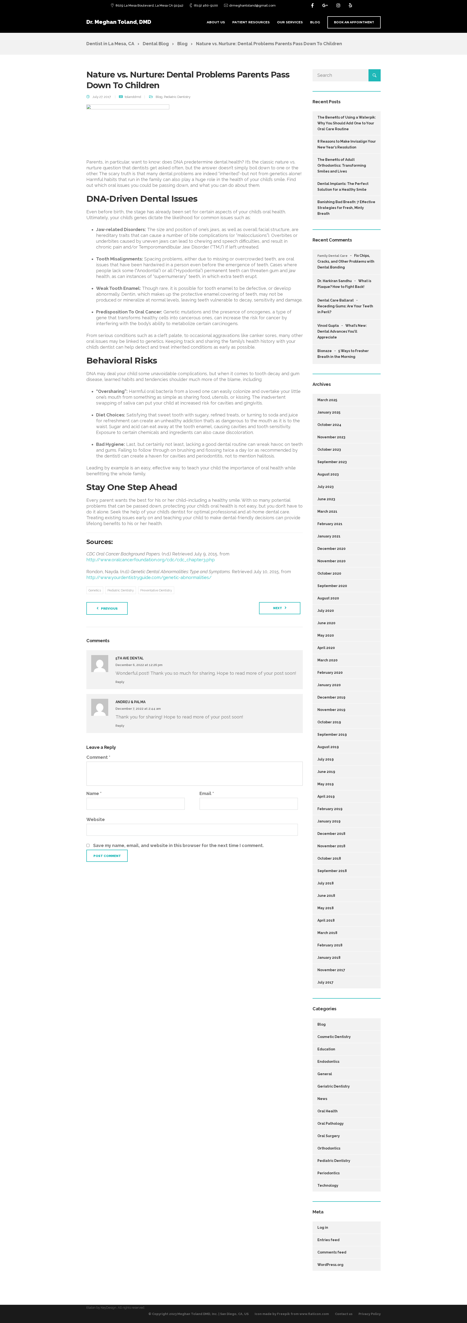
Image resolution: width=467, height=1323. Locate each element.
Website (95, 819)
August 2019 (328, 747)
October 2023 (329, 449)
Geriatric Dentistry (333, 1086)
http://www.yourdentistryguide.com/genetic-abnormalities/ (149, 577)
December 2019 (331, 697)
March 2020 (327, 660)
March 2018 (327, 933)
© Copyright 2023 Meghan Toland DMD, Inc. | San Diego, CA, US (198, 1314)
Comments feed (331, 1252)
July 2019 (325, 759)
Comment (98, 757)
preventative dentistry (156, 590)
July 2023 (325, 487)
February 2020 (330, 672)
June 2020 (326, 623)
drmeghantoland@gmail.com (252, 5)
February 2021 (329, 524)
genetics (95, 590)
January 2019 (329, 821)
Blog (315, 22)
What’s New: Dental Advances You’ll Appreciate (342, 331)
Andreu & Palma (130, 702)
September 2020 (332, 586)
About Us (216, 22)
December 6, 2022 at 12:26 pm (139, 665)
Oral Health (327, 1111)
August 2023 (328, 474)
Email (206, 793)
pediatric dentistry (121, 590)
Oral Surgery (328, 1136)
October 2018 (329, 858)
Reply (120, 682)
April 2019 (326, 796)
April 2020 (326, 648)
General (324, 1074)
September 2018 (332, 871)
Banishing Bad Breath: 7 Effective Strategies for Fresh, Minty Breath (346, 208)
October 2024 (329, 425)
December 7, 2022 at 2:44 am (138, 708)
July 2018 (325, 883)
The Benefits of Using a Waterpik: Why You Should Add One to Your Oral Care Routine (346, 123)
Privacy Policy (370, 1314)
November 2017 (331, 970)
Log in (322, 1227)
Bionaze (324, 351)
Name (94, 793)
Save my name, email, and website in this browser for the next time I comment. (178, 845)
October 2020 (329, 573)
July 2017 (325, 982)
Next (277, 608)
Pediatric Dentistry (177, 97)
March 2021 (327, 511)
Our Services (290, 22)
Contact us (343, 1314)
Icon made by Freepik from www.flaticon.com (292, 1314)
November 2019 (331, 710)
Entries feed (328, 1240)
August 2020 (328, 598)
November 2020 (331, 561)
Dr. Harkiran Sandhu (334, 281)
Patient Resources (251, 22)
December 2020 (331, 549)
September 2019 (332, 734)
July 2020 (325, 611)
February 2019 (329, 809)
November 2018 (331, 846)
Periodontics (328, 1173)
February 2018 (329, 945)
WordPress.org (330, 1265)
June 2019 (326, 772)
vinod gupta (328, 326)
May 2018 (325, 908)
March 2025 (327, 400)
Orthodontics (328, 1148)
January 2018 (329, 958)
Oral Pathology (330, 1123)
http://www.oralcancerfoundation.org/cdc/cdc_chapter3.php (150, 559)
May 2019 (325, 784)
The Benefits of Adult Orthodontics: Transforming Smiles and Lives (341, 165)
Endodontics (328, 1062)
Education (326, 1049)
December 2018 (331, 834)
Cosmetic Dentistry (334, 1037)
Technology (327, 1185)
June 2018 (326, 896)
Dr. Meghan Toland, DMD (118, 22)
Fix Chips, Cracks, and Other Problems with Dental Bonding (345, 261)
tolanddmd (133, 97)
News (322, 1099)
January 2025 (328, 412)
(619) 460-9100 (206, 5)
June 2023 (326, 499)
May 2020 (325, 635)
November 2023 (331, 437)
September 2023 (332, 462)
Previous (109, 608)
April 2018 (326, 920)
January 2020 (329, 685)
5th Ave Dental (130, 658)
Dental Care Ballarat (335, 300)
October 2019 (329, 722)
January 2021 (329, 536)
